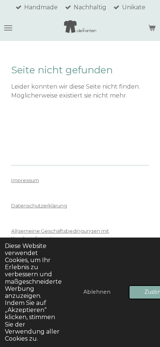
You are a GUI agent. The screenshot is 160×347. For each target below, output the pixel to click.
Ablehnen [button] (97, 292)
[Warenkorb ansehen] (152, 28)
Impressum (25, 180)
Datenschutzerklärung (39, 205)
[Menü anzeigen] (8, 28)
